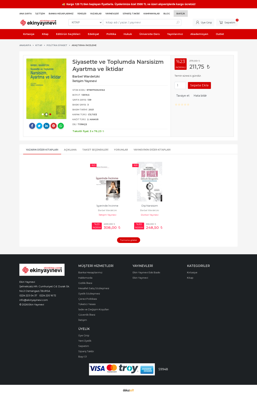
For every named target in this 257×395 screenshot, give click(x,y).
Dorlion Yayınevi (149, 214)
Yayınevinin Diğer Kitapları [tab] (152, 149)
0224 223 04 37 (28, 295)
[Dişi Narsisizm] (149, 181)
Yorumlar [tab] (121, 149)
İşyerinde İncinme (107, 205)
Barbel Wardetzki (107, 210)
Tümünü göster (128, 240)
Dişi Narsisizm (149, 205)
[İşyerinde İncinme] (107, 181)
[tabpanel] (46, 88)
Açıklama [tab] (70, 149)
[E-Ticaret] (128, 390)
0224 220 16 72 (47, 295)
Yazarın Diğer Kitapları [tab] (42, 149)
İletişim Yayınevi (107, 214)
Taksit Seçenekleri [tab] (95, 149)
